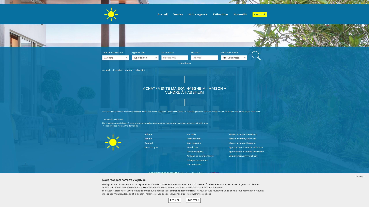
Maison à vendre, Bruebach (242, 143)
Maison (128, 70)
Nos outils (240, 14)
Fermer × (360, 176)
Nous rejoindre (194, 143)
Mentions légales (195, 151)
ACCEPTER (193, 200)
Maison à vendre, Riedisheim (243, 134)
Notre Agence (193, 138)
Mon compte (151, 147)
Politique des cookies (197, 160)
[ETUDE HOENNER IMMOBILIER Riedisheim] (111, 14)
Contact (259, 14)
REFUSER (174, 200)
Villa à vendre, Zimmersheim (243, 156)
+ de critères (184, 63)
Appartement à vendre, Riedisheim (246, 151)
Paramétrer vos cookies (199, 193)
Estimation (220, 14)
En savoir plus (178, 193)
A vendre (117, 70)
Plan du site (192, 147)
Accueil (162, 14)
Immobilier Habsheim (114, 119)
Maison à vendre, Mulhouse (242, 138)
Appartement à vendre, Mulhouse (246, 147)
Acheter (149, 134)
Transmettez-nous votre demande (121, 125)
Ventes (178, 14)
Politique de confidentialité (200, 156)
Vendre (148, 138)
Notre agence (198, 14)
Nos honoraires (194, 164)
